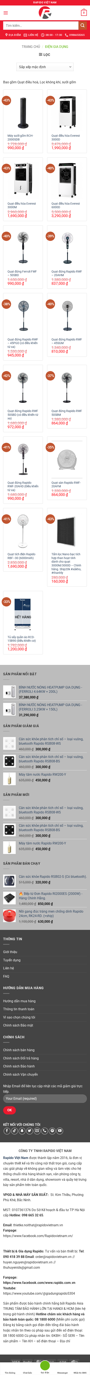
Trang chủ (31, 47)
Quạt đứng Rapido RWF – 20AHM (66, 273)
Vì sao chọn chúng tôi (19, 1017)
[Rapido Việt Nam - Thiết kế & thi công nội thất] (45, 12)
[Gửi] (82, 25)
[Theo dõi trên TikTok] (14, 1131)
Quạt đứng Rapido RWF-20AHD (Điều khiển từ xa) (23, 486)
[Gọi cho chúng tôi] (44, 1131)
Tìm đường (10, 1373)
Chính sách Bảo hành (19, 1066)
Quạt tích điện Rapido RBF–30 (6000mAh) (21, 556)
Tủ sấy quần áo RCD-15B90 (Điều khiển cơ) (22, 639)
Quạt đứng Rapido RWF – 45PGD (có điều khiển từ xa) (23, 343)
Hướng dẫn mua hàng (19, 1001)
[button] (5, 13)
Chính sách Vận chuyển (20, 1074)
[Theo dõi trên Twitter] (29, 1131)
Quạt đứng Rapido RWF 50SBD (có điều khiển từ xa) (23, 414)
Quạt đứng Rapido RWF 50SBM (66, 412)
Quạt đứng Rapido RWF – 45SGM (66, 341)
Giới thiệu (10, 952)
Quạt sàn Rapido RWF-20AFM (66, 484)
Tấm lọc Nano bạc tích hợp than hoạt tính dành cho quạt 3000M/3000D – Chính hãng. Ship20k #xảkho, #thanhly (66, 563)
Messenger (62, 1373)
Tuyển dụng (12, 960)
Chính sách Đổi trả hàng (21, 1058)
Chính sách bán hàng (19, 1050)
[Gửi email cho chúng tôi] (37, 1131)
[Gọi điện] (45, 1366)
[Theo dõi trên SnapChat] (22, 1131)
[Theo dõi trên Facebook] (7, 1131)
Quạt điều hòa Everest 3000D (65, 137)
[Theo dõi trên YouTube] (59, 1131)
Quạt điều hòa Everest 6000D (65, 205)
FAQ (6, 976)
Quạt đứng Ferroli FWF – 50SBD (22, 273)
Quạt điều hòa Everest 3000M (22, 205)
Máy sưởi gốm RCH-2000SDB (20, 137)
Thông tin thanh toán (18, 1009)
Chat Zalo (27, 1373)
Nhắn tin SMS (80, 1373)
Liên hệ (8, 968)
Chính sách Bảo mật (18, 1025)
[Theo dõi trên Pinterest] (52, 1131)
